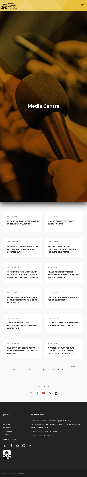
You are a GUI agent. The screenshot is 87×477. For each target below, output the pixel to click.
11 (63, 370)
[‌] (37, 393)
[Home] (10, 6)
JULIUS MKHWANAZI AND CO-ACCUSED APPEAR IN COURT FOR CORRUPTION (21, 325)
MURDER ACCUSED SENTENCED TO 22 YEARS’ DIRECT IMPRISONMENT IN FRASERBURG (22, 249)
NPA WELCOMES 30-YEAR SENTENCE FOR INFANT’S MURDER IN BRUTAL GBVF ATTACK (63, 249)
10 (58, 370)
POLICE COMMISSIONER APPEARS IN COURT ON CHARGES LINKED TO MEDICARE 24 (22, 300)
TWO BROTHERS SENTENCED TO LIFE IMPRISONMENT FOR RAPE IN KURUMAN (22, 351)
